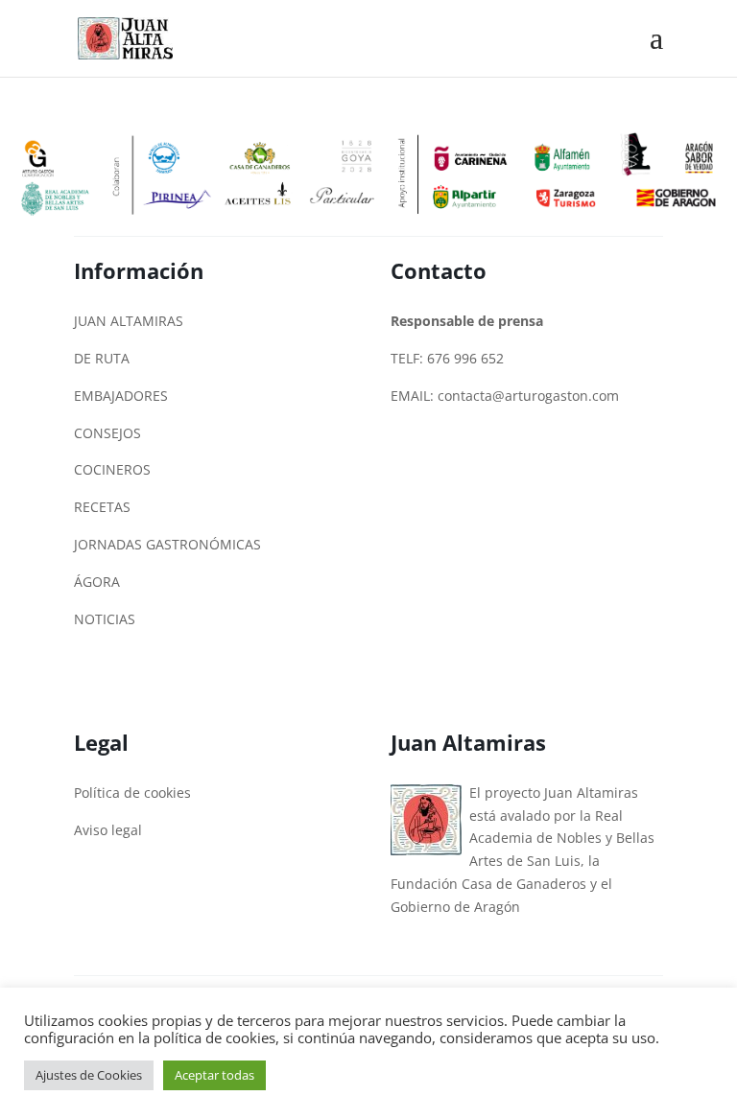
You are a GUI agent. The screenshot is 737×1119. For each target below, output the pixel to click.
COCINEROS (112, 469)
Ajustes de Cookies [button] (89, 1075)
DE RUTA (102, 358)
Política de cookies (132, 792)
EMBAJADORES (121, 395)
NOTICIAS (104, 619)
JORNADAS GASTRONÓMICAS (167, 544)
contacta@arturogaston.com (528, 395)
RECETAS (102, 507)
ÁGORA (97, 581)
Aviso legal (108, 830)
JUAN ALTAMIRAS (128, 321)
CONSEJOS (107, 433)
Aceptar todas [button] (214, 1075)
